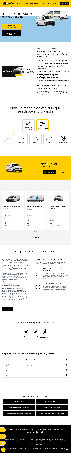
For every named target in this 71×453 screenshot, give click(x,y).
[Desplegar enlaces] (3, 450)
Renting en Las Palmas (52, 401)
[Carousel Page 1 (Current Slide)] (34, 231)
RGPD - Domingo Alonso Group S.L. (56, 439)
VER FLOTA (7, 309)
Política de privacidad (9, 439)
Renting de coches (40, 439)
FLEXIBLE (63, 172)
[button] (67, 449)
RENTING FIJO (49, 172)
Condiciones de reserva (10, 441)
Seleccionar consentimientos (35, 444)
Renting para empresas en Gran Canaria (19, 414)
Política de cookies (22, 439)
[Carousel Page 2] (36, 231)
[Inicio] (8, 3)
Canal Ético (64, 441)
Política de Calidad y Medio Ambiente (49, 441)
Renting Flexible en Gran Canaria (19, 407)
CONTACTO (48, 3)
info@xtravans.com (31, 429)
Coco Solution (61, 448)
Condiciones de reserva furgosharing (28, 441)
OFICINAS (42, 3)
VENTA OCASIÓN (34, 3)
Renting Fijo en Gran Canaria (52, 407)
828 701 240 (18, 429)
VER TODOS (35, 237)
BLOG (54, 3)
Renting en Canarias (19, 401)
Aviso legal (31, 439)
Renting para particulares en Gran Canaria (52, 414)
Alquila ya (65, 3)
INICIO (19, 3)
